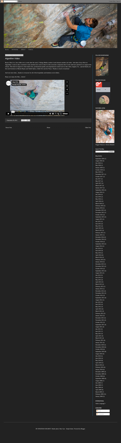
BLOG (7, 49)
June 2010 (98, 358)
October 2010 (99, 349)
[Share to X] (26, 120)
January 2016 (99, 208)
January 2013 (99, 288)
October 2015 (99, 214)
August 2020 (98, 161)
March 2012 (98, 311)
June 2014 (98, 250)
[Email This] (22, 120)
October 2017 (99, 176)
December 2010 (99, 345)
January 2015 (99, 235)
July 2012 (98, 302)
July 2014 (98, 248)
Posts (99, 411)
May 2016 (98, 199)
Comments (101, 414)
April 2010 (98, 362)
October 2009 (99, 376)
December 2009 (99, 371)
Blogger (83, 429)
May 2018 (98, 172)
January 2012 (99, 315)
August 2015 (98, 219)
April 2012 (98, 309)
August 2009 (98, 380)
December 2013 (99, 264)
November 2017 (99, 174)
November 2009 (99, 374)
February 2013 (99, 286)
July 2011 (98, 329)
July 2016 (98, 194)
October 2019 (99, 170)
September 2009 (99, 378)
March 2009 (98, 392)
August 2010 (98, 353)
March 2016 (98, 203)
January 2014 (99, 262)
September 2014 (99, 244)
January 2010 (99, 369)
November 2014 (99, 239)
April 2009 (98, 389)
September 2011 (99, 324)
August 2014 (98, 246)
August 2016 (98, 192)
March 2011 (98, 338)
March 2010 (98, 365)
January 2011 (98, 342)
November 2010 (99, 347)
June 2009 (98, 385)
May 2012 (98, 306)
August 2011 (98, 327)
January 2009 (99, 396)
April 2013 (98, 282)
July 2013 (98, 275)
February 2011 (99, 340)
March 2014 (98, 257)
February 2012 (99, 313)
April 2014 (98, 255)
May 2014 (98, 253)
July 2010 (98, 356)
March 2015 (98, 230)
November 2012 (99, 293)
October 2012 (99, 295)
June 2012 (98, 304)
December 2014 (99, 237)
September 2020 (99, 158)
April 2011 (98, 336)
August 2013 (98, 273)
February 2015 (99, 232)
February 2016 (99, 205)
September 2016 (99, 190)
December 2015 (99, 210)
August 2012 (98, 300)
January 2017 (99, 188)
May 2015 (98, 226)
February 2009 (99, 394)
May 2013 (98, 280)
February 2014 (99, 259)
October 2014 (99, 241)
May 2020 (98, 165)
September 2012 (99, 297)
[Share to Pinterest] (29, 120)
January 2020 (99, 167)
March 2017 (98, 185)
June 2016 (98, 196)
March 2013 (98, 284)
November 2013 (99, 266)
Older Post (88, 127)
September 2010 (99, 351)
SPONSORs (15, 49)
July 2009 (98, 383)
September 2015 (99, 217)
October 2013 (99, 268)
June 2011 (98, 331)
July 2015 (98, 221)
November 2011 (99, 320)
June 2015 (98, 223)
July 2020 (98, 163)
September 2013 (99, 271)
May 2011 (98, 333)
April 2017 (98, 183)
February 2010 (99, 367)
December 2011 (99, 318)
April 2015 (98, 228)
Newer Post (9, 127)
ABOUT (23, 49)
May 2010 (98, 360)
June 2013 (98, 277)
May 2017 (98, 181)
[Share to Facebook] (27, 120)
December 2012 (99, 291)
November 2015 (99, 212)
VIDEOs (30, 49)
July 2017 (98, 179)
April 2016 (98, 201)
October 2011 (99, 322)
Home (48, 127)
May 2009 (98, 387)
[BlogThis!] (24, 120)
